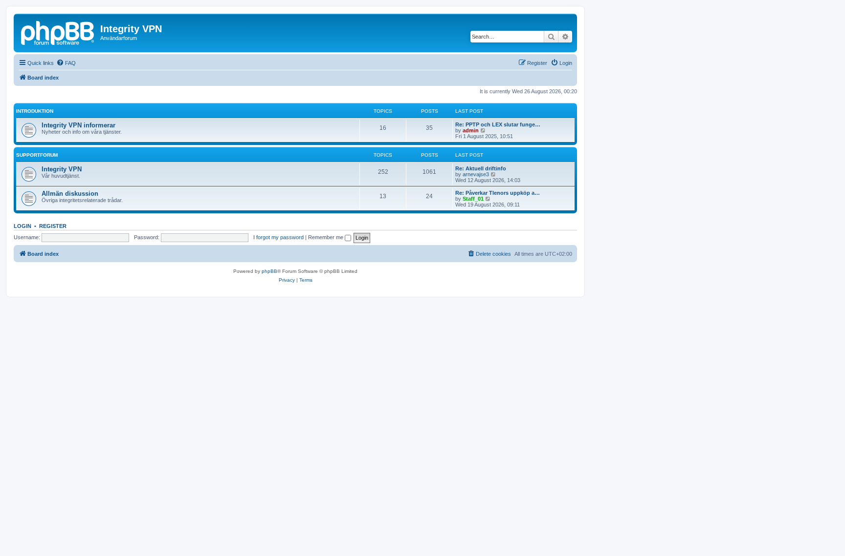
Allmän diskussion (70, 193)
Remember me (326, 237)
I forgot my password (278, 237)
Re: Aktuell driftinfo (480, 168)
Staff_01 (473, 199)
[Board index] (58, 31)
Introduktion (34, 111)
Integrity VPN (62, 169)
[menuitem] (66, 63)
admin (471, 130)
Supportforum (37, 155)
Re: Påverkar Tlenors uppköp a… (497, 193)
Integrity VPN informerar (78, 125)
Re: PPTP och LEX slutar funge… (497, 124)
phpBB (269, 271)
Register (53, 226)
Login (22, 226)
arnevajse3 (476, 174)
